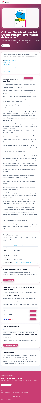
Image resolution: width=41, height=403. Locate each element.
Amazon (25, 295)
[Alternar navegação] (39, 2)
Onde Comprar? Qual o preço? (10, 67)
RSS (14, 396)
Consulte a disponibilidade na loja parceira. (22, 262)
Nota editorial (7, 71)
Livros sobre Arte (9, 396)
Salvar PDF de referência (8, 280)
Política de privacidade (20, 396)
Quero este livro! (5, 45)
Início (3, 396)
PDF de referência (8, 64)
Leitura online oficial (8, 69)
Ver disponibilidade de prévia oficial (10, 345)
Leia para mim (27, 80)
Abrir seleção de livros (6, 384)
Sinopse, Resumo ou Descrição (10, 60)
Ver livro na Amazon (28, 78)
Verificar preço (33, 310)
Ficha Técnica (7, 62)
